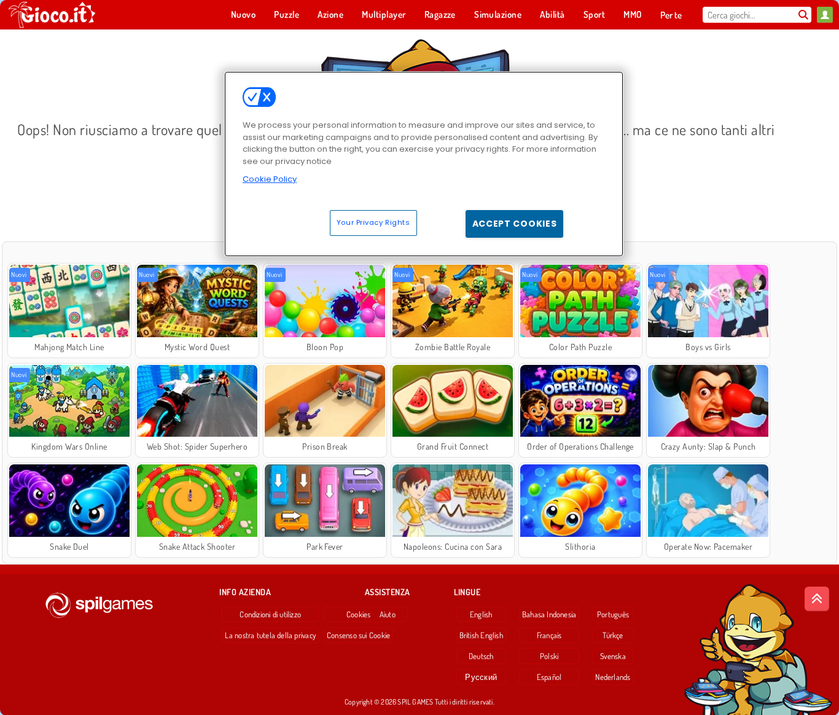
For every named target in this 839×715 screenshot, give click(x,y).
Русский (481, 677)
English (481, 614)
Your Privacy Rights (373, 222)
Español (549, 677)
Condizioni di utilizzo (270, 614)
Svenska (613, 656)
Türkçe (613, 635)
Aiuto (388, 614)
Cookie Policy (270, 179)
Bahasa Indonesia (549, 614)
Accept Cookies (514, 223)
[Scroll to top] (817, 599)
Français (549, 635)
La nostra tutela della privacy (270, 635)
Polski (549, 656)
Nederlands (612, 677)
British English (481, 635)
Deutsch (481, 656)
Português (613, 614)
